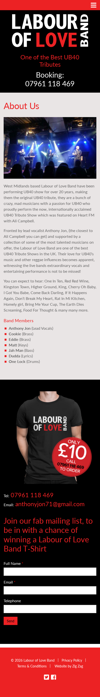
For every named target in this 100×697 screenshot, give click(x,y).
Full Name (13, 563)
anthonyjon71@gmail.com (50, 503)
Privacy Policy (72, 660)
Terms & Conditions (32, 666)
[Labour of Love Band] (50, 30)
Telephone (12, 600)
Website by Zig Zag (69, 666)
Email (10, 582)
